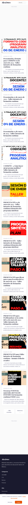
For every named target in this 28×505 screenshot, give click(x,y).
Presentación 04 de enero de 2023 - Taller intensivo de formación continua (13, 133)
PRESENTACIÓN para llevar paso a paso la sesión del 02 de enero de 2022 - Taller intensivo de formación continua (13, 281)
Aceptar (18, 502)
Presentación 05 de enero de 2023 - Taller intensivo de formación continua (14, 99)
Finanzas (4, 482)
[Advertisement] (14, 22)
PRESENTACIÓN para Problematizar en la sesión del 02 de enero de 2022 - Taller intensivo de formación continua (13, 320)
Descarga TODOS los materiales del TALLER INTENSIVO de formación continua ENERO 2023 (12, 394)
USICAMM (4, 474)
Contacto (4, 494)
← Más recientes (9, 411)
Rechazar (10, 502)
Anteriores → (20, 411)
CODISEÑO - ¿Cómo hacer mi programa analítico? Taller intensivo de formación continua (13, 169)
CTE (3, 477)
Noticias (3, 480)
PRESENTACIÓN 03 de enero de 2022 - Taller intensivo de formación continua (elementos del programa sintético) (12, 206)
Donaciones (4, 491)
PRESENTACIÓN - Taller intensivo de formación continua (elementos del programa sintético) (12, 244)
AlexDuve (6, 2)
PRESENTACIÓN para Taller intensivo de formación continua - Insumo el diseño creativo (13, 357)
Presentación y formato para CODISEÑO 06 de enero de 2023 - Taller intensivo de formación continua (12, 63)
